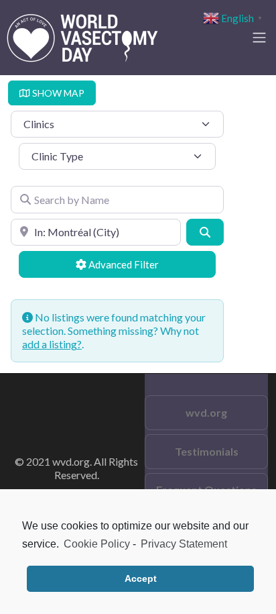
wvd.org (206, 412)
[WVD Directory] (82, 36)
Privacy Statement (184, 544)
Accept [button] (141, 578)
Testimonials (206, 451)
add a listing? (52, 344)
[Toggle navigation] (259, 37)
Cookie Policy (97, 544)
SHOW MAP (57, 93)
